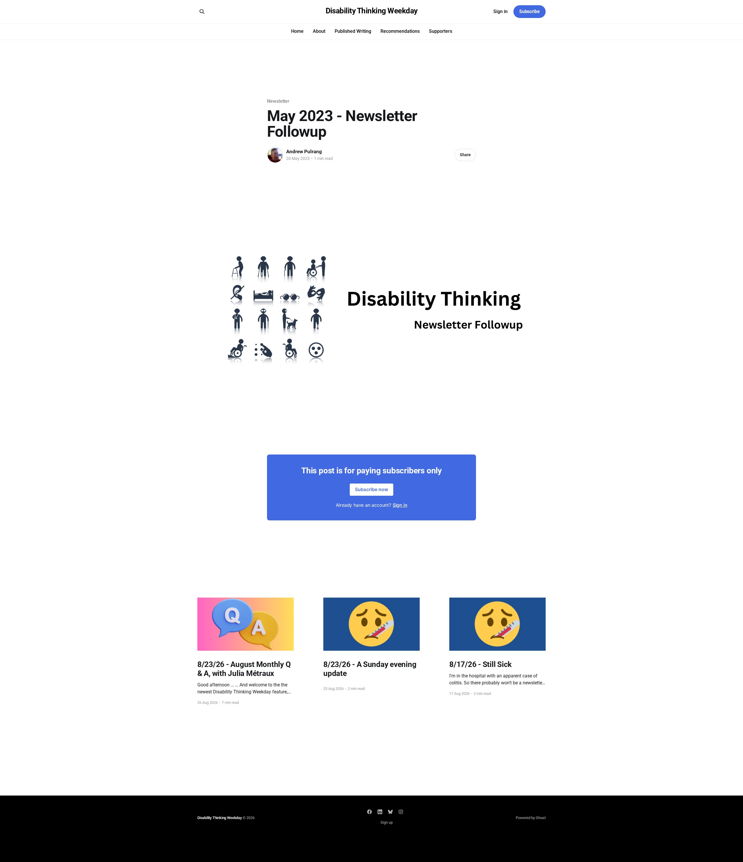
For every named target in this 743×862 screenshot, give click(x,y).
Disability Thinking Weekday (372, 11)
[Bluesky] (390, 811)
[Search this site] (202, 11)
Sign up (386, 822)
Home (297, 31)
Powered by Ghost (531, 818)
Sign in (500, 11)
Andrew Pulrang (304, 151)
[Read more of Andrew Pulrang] (275, 155)
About (319, 31)
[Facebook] (369, 811)
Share (465, 154)
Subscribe (529, 11)
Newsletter (278, 101)
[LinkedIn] (380, 811)
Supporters (440, 31)
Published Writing (353, 31)
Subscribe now (371, 489)
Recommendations (400, 31)
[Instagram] (400, 811)
